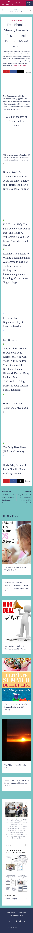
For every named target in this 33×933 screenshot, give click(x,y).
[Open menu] (30, 10)
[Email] (9, 921)
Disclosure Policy (12, 912)
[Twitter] (24, 921)
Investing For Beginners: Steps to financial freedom (13, 322)
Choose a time (29, 3)
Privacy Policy (22, 912)
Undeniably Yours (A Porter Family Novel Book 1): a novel (14, 469)
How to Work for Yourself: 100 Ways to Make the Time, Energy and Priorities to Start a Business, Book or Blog (16, 180)
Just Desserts (10, 339)
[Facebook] (12, 921)
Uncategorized (16, 20)
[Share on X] (20, 71)
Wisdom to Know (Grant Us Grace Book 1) (15, 407)
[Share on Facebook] (13, 71)
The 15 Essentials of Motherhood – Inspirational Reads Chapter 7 (8, 497)
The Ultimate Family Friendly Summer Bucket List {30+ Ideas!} (15, 707)
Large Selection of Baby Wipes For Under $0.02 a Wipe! (24, 497)
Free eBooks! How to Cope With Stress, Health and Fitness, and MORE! (16, 783)
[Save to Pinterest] (6, 71)
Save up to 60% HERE (19, 65)
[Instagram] (16, 921)
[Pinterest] (20, 921)
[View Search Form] (2, 10)
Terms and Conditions (16, 915)
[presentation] (16, 542)
